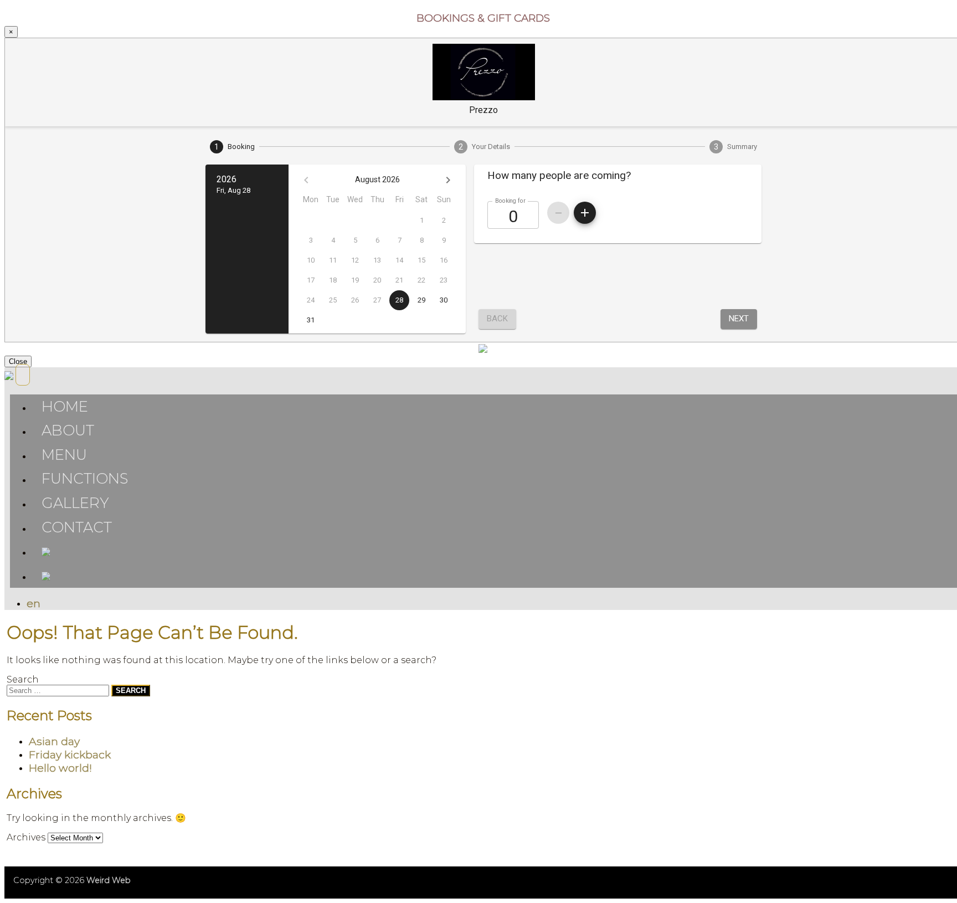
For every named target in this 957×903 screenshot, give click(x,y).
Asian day (54, 741)
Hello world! (60, 767)
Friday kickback (70, 754)
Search (23, 679)
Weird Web (108, 880)
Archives (26, 837)
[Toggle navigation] (23, 375)
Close (18, 361)
